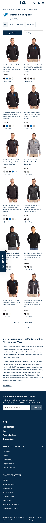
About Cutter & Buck (14, 447)
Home (4, 9)
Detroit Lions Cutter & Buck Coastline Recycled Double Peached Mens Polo (11, 162)
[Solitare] (10, 266)
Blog (4, 431)
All (5, 24)
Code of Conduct (9, 467)
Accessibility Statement (11, 504)
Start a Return (8, 492)
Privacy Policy (31, 518)
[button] (3, 261)
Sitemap (40, 517)
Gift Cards (6, 480)
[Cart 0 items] (43, 3)
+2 (16, 172)
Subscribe (36, 407)
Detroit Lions (33, 9)
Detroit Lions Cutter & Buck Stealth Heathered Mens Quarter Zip (32, 162)
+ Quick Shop (7, 81)
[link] (4, 79)
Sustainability (7, 459)
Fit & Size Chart (8, 496)
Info (5, 422)
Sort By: (28, 33)
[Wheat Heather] (34, 78)
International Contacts (10, 508)
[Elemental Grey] (10, 78)
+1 (38, 126)
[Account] (38, 3)
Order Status (7, 488)
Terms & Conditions (9, 435)
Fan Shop (12, 9)
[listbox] (35, 33)
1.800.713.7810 (8, 427)
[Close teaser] (6, 251)
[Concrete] (25, 125)
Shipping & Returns (9, 484)
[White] (12, 78)
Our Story (6, 451)
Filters (14, 33)
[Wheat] (34, 125)
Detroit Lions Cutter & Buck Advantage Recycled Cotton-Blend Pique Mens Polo (11, 302)
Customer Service (12, 475)
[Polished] (28, 78)
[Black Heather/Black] (31, 78)
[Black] (4, 78)
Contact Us (6, 500)
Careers (5, 455)
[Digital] (7, 78)
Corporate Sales (8, 463)
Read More (7, 386)
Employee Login (8, 439)
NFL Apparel (22, 9)
